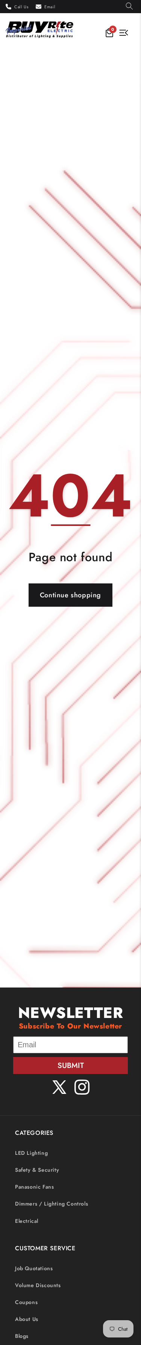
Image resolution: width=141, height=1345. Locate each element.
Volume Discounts (38, 1285)
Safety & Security (37, 1170)
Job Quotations (34, 1268)
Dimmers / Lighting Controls (51, 1203)
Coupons (26, 1302)
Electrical (26, 1221)
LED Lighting (31, 1153)
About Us (26, 1319)
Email (49, 7)
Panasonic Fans (34, 1187)
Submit (71, 1065)
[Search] (129, 6)
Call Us (21, 7)
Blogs (22, 1336)
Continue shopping (70, 595)
